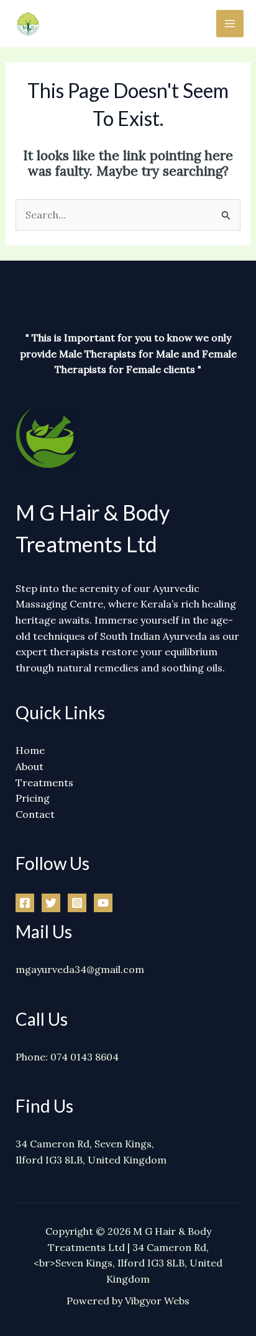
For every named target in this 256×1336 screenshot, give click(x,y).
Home (30, 750)
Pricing (33, 798)
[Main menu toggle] (230, 23)
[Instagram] (77, 903)
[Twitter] (51, 903)
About (29, 766)
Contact (35, 814)
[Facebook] (25, 903)
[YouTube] (103, 903)
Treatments (44, 782)
